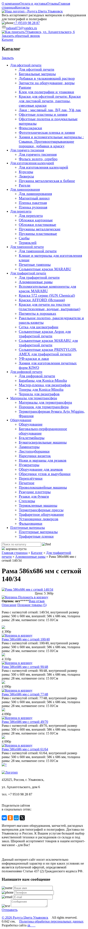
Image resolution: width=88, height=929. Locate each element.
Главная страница (15, 553)
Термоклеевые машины (38, 505)
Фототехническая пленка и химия (47, 132)
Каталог (7, 39)
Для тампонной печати (27, 247)
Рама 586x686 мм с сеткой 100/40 (26, 639)
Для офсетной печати (25, 65)
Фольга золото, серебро (38, 159)
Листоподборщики (34, 451)
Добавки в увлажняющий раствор (47, 78)
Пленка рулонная (33, 207)
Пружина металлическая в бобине (47, 181)
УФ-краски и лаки (34, 358)
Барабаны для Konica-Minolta (43, 380)
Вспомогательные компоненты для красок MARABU (47, 288)
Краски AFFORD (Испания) (42, 300)
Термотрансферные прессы (41, 510)
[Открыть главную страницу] (32, 11)
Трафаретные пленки (36, 536)
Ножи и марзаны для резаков (42, 460)
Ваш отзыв (37, 601)
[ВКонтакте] (4, 817)
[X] (22, 817)
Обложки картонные (36, 220)
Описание (9, 605)
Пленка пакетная (33, 203)
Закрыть (8, 58)
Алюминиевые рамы (36, 282)
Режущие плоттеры (35, 492)
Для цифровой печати (26, 372)
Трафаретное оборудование (41, 514)
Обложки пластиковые (37, 224)
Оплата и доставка (33, 3)
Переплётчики (31, 478)
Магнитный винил (34, 198)
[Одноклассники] (10, 817)
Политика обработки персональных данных (51, 921)
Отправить (10, 910)
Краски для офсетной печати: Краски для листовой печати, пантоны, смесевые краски (50, 101)
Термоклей (28, 242)
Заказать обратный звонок (21, 36)
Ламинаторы (29, 447)
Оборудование (20, 420)
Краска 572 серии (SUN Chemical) (47, 295)
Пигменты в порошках (37, 313)
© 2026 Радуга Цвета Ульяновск (25, 917)
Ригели (24, 185)
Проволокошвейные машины (43, 487)
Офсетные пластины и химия (43, 114)
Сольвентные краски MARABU (45, 269)
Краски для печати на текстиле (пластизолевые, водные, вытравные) (49, 306)
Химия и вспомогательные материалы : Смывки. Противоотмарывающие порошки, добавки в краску (51, 141)
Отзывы (53, 3)
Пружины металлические (39, 229)
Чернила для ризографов (39, 394)
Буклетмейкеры (31, 438)
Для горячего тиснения (27, 150)
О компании (11, 3)
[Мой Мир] (16, 817)
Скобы (24, 238)
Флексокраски (30, 128)
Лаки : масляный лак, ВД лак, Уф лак (50, 110)
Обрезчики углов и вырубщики (44, 474)
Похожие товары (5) (32, 605)
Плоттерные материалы (27, 527)
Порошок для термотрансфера (44, 407)
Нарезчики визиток (35, 456)
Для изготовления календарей (32, 163)
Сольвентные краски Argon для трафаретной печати (45, 333)
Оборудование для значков (41, 469)
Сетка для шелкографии (38, 327)
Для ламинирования (25, 189)
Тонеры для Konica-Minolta (41, 389)
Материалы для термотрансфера (33, 398)
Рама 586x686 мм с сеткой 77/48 (25, 694)
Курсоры (26, 172)
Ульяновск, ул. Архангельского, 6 (50, 32)
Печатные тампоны (35, 264)
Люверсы (26, 176)
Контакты (22, 7)
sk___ (31, 925)
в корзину (24, 635)
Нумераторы (29, 465)
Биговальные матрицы (37, 74)
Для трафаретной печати (28, 273)
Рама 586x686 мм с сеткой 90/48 (25, 667)
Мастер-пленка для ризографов (44, 385)
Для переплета (20, 211)
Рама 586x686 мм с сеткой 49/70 (25, 722)
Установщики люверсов (38, 519)
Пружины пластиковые (38, 233)
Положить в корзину (32, 597)
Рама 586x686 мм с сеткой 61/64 (25, 749)
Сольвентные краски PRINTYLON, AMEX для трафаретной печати (48, 351)
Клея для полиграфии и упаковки (46, 92)
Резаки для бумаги (34, 496)
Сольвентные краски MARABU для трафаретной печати (48, 342)
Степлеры (27, 501)
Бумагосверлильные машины (43, 442)
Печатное (26, 483)
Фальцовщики (30, 523)
